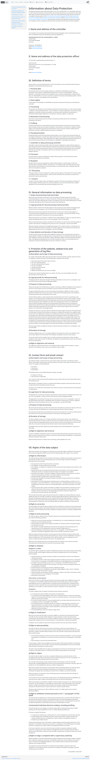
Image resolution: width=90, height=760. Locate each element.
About (12, 2)
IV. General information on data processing (18, 17)
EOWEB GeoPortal (85, 758)
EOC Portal (79, 758)
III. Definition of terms (17, 14)
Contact (18, 758)
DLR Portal (74, 758)
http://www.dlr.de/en (37, 48)
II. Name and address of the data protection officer (18, 11)
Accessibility (14, 758)
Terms (10, 758)
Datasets (26, 2)
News (16, 2)
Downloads (40, 2)
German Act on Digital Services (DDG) (51, 17)
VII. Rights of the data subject (17, 26)
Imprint (3, 758)
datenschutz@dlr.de (37, 46)
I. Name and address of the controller (18, 7)
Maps (32, 2)
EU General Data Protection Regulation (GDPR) (58, 16)
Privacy (6, 758)
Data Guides (49, 2)
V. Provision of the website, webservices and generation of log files (18, 22)
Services (21, 2)
